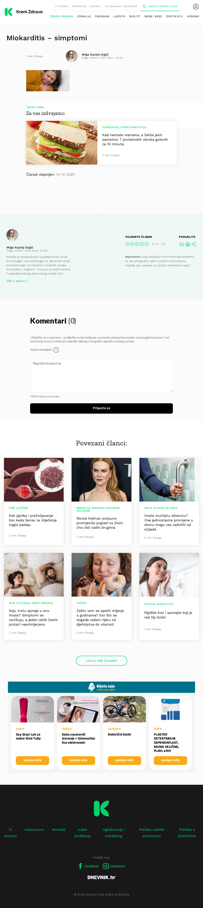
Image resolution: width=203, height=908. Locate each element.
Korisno (193, 16)
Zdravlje (84, 16)
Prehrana (102, 16)
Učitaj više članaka (101, 660)
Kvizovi (149, 604)
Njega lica (165, 604)
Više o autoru (15, 280)
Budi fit (135, 16)
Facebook (91, 866)
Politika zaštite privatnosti (151, 832)
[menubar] (196, 6)
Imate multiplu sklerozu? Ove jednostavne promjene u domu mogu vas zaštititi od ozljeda (168, 522)
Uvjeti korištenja (82, 832)
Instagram (117, 866)
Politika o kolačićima (187, 832)
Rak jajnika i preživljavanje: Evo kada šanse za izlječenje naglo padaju (33, 520)
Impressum (79, 6)
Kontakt (95, 6)
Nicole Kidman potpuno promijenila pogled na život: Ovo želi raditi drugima (100, 523)
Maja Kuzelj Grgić (19, 247)
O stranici (61, 6)
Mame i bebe (153, 16)
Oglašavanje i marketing (120, 6)
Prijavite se (101, 408)
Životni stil (174, 16)
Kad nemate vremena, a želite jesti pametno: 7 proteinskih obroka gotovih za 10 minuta (135, 139)
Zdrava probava (61, 16)
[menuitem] (196, 6)
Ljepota (119, 16)
